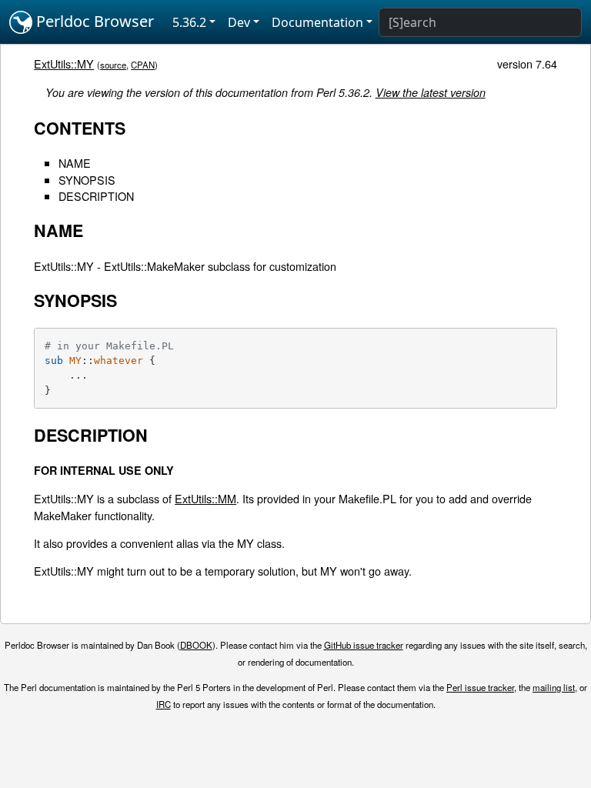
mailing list (554, 687)
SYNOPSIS (86, 180)
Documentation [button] (317, 22)
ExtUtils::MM (205, 498)
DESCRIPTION (96, 196)
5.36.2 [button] (189, 22)
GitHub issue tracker (363, 645)
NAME (74, 163)
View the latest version (431, 92)
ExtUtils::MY (64, 63)
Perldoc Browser (93, 21)
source (113, 64)
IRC (163, 704)
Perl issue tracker (480, 687)
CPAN (143, 64)
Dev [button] (239, 22)
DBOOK (196, 645)
